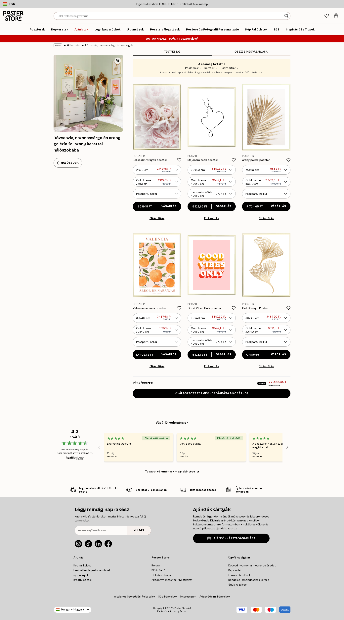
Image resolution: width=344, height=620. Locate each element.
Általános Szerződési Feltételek (134, 596)
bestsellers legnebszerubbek (92, 570)
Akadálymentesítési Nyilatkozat (172, 580)
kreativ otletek (82, 580)
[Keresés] (286, 16)
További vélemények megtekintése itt (172, 471)
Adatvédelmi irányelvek (214, 596)
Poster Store (181, 608)
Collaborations (161, 575)
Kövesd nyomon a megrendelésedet (252, 565)
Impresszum (188, 596)
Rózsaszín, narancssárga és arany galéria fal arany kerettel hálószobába (109, 45)
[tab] (326, 16)
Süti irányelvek (167, 596)
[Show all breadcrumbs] (58, 45)
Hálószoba (73, 45)
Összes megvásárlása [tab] (251, 51)
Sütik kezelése (237, 584)
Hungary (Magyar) (72, 609)
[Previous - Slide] (99, 447)
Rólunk (155, 565)
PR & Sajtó (158, 570)
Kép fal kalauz (82, 565)
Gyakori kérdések (239, 575)
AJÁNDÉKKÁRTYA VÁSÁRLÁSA (234, 538)
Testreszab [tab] (172, 51)
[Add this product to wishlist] (179, 160)
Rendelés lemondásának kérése (248, 580)
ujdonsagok (81, 575)
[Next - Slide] (287, 447)
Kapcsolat (234, 570)
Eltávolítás (157, 218)
